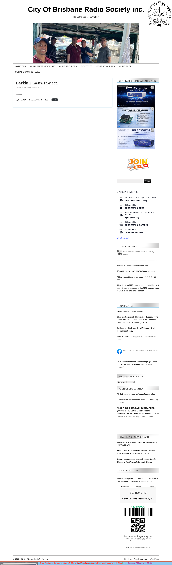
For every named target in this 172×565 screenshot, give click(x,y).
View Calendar (123, 238)
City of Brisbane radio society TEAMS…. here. (138, 415)
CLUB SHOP (125, 66)
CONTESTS (86, 66)
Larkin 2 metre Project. (37, 83)
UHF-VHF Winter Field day (136, 200)
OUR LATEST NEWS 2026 (42, 66)
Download (54, 100)
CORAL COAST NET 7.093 (27, 71)
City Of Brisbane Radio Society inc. (86, 9)
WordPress (154, 558)
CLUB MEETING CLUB (134, 208)
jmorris (40, 87)
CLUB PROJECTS (68, 66)
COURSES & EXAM (105, 66)
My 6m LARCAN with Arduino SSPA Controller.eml (33, 100)
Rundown (128, 558)
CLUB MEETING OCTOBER (136, 225)
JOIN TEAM (20, 66)
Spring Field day (132, 217)
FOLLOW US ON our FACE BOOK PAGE (140, 350)
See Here (145, 453)
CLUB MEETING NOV (134, 232)
